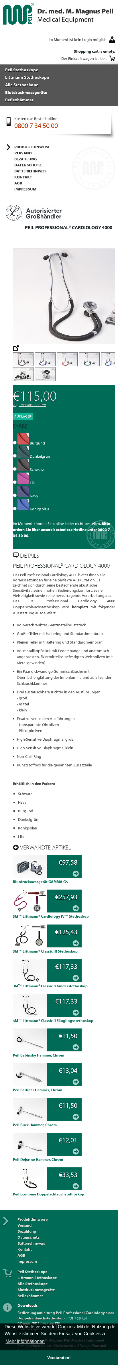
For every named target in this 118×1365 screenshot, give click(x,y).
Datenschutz (28, 165)
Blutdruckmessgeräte (26, 92)
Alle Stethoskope (21, 84)
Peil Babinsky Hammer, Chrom (38, 1055)
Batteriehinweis (30, 171)
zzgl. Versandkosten (29, 404)
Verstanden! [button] (59, 1357)
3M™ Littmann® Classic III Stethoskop (45, 951)
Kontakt (23, 177)
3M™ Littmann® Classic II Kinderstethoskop (50, 986)
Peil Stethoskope (21, 69)
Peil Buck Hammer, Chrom (35, 1124)
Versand (23, 153)
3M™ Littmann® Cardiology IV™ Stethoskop (51, 916)
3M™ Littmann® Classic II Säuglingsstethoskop (53, 1020)
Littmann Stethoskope (27, 77)
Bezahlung (25, 159)
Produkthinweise (32, 147)
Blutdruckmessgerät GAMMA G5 (40, 881)
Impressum (25, 189)
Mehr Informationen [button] (25, 1341)
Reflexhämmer (19, 100)
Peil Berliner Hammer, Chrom (37, 1089)
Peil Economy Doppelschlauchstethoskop (48, 1194)
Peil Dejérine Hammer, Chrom (38, 1159)
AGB (18, 183)
